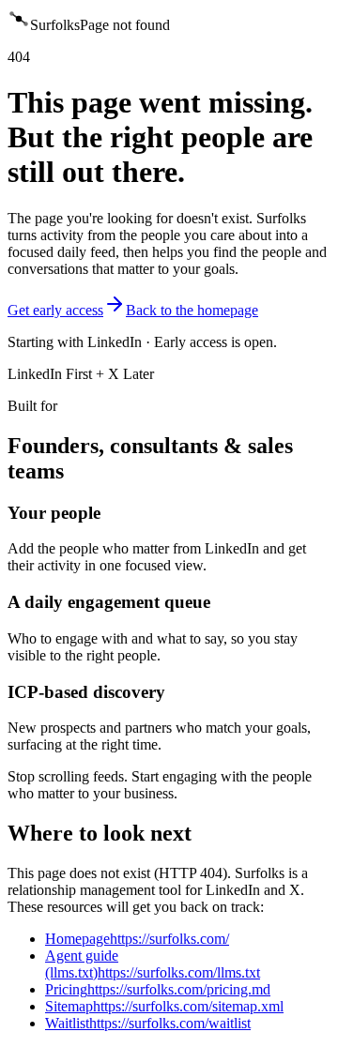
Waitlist (148, 1023)
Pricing (157, 989)
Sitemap (164, 1006)
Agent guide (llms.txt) (152, 964)
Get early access (55, 310)
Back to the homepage (192, 310)
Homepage (137, 939)
